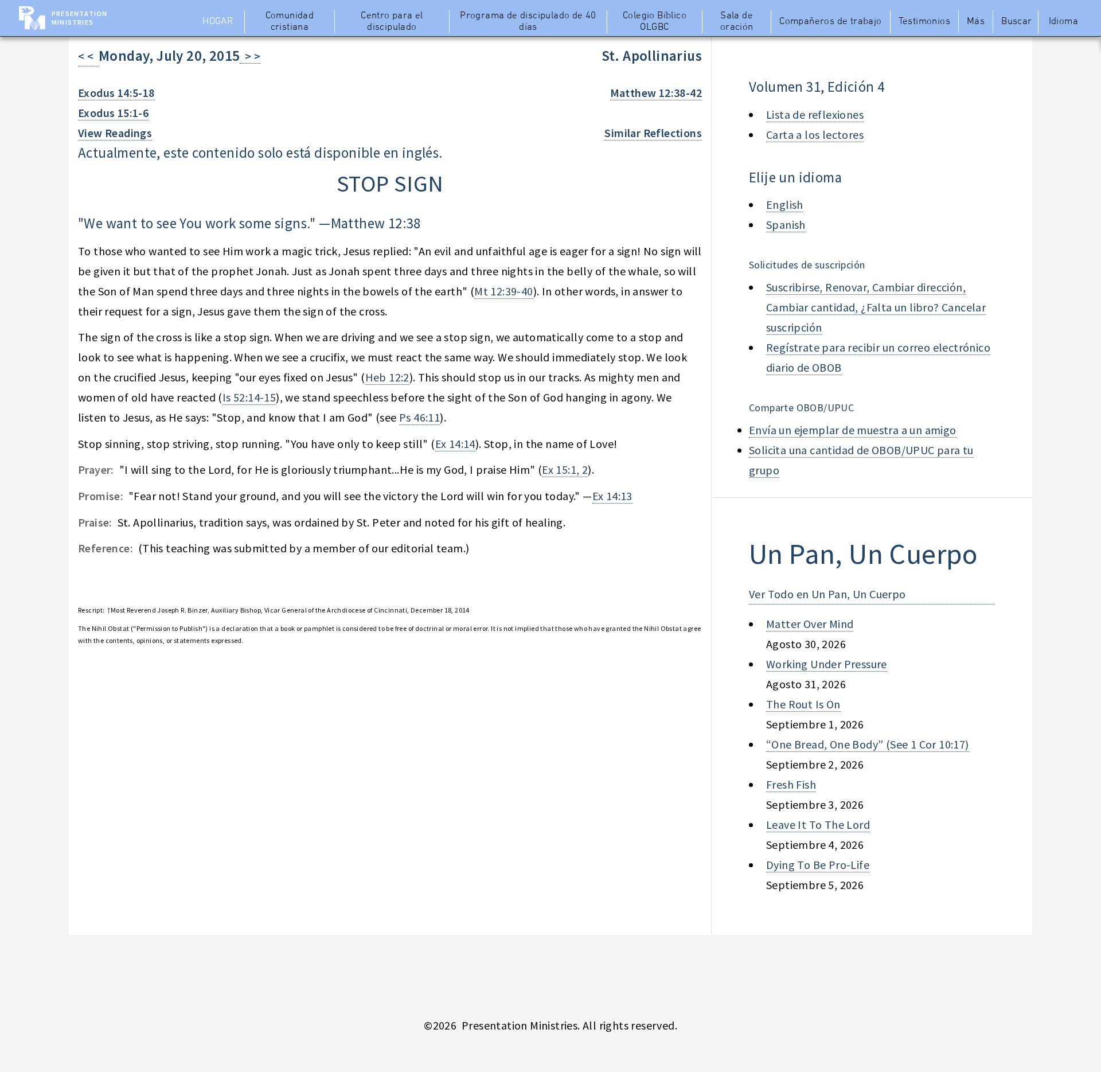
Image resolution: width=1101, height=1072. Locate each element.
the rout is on (803, 704)
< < (88, 56)
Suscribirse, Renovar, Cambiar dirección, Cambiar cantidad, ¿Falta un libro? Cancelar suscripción (876, 307)
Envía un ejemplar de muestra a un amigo (852, 430)
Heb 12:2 (387, 377)
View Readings (115, 133)
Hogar (217, 22)
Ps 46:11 (419, 417)
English (784, 204)
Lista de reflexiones (815, 114)
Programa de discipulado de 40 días (528, 21)
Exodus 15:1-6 (113, 113)
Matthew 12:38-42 (656, 92)
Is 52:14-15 (249, 397)
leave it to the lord (818, 824)
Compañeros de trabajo (830, 22)
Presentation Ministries (79, 17)
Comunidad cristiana (290, 21)
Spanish (786, 224)
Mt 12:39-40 (503, 291)
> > (250, 56)
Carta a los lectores (815, 134)
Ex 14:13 (612, 496)
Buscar (1016, 22)
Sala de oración (736, 21)
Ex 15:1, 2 (565, 469)
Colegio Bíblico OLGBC (654, 21)
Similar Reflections (653, 133)
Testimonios (924, 22)
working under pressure (826, 664)
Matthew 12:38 (376, 223)
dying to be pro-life (817, 864)
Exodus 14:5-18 (116, 92)
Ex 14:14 (455, 443)
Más (976, 22)
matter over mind (809, 624)
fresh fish (791, 784)
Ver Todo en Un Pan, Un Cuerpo (827, 594)
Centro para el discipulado (392, 21)
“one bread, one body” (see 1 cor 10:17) (867, 744)
